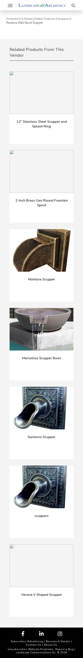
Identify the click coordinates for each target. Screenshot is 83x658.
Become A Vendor (58, 641)
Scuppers (63, 18)
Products (12, 18)
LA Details (26, 18)
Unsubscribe (17, 649)
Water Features (45, 18)
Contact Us (33, 644)
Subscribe (18, 641)
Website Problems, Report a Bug (51, 649)
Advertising (35, 641)
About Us (50, 644)
